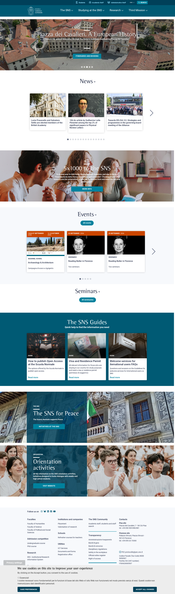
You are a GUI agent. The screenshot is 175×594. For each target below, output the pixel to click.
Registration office (65, 554)
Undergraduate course (36, 543)
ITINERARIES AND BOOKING (87, 56)
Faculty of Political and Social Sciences (38, 531)
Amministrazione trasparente (100, 540)
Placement (62, 524)
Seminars (86, 292)
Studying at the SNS (90, 10)
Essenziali (24, 578)
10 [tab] (91, 139)
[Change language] (133, 2)
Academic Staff (98, 3)
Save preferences (28, 589)
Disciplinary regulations (98, 549)
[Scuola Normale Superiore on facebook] (51, 511)
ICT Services (63, 548)
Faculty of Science (34, 527)
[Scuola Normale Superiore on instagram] (42, 511)
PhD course (31, 546)
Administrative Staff (118, 3)
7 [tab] (83, 139)
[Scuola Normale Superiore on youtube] (54, 511)
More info (87, 189)
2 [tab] (84, 67)
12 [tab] (96, 139)
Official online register (97, 555)
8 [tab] (86, 139)
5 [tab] (92, 67)
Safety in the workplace (98, 552)
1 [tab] (82, 67)
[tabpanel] (87, 44)
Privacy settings (14, 562)
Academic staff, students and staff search (102, 525)
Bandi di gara (94, 543)
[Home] (35, 10)
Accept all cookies (145, 589)
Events (86, 215)
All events (87, 223)
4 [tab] (89, 67)
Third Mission (137, 10)
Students (81, 3)
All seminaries (87, 300)
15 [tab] (103, 139)
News (86, 82)
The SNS (65, 10)
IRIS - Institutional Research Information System (38, 558)
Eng (131, 2)
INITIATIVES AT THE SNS (49, 426)
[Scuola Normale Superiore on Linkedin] (48, 511)
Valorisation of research (67, 527)
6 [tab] (80, 139)
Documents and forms (67, 551)
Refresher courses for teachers (70, 537)
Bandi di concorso (96, 546)
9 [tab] (88, 139)
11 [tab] (93, 139)
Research (115, 10)
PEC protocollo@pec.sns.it (132, 552)
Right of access (95, 559)
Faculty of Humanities (36, 524)
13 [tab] (98, 139)
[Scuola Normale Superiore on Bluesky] (45, 511)
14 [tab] (101, 139)
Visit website (49, 486)
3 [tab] (87, 67)
